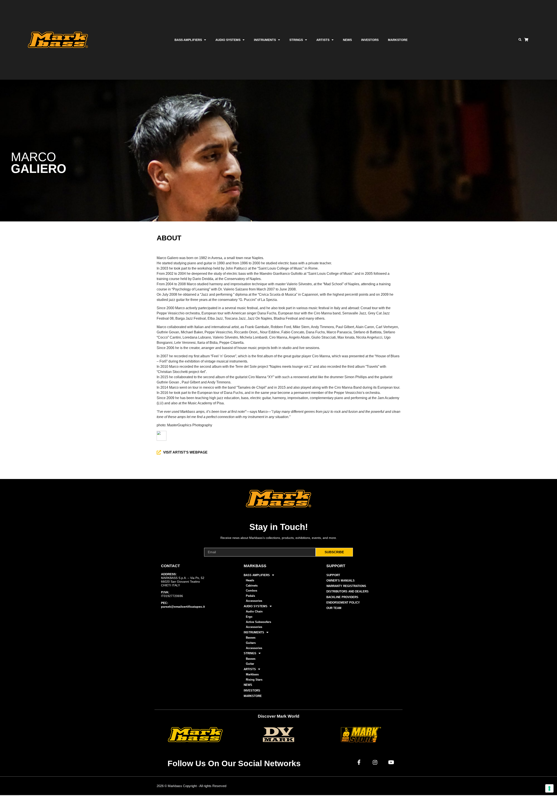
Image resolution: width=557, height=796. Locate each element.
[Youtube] (391, 762)
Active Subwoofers (258, 622)
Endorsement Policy (343, 602)
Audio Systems (227, 40)
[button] (519, 39)
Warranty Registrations (346, 586)
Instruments (265, 40)
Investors (370, 40)
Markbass (252, 674)
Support (333, 575)
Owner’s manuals (340, 580)
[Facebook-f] (359, 762)
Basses (250, 637)
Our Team (333, 608)
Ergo (249, 616)
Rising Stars (254, 679)
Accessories (254, 600)
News (347, 40)
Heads (250, 580)
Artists (322, 40)
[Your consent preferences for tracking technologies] (549, 788)
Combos (251, 590)
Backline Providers (342, 597)
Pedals (250, 595)
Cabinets (252, 585)
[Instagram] (375, 762)
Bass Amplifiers (188, 40)
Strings (296, 40)
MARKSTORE (398, 40)
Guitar (250, 663)
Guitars (251, 642)
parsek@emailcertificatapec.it (183, 606)
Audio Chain (254, 611)
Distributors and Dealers (347, 591)
